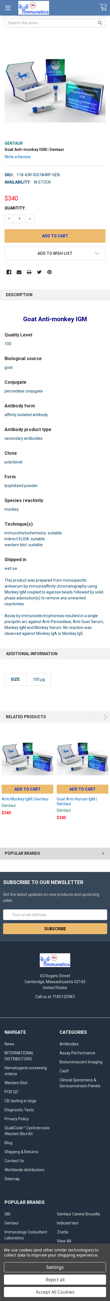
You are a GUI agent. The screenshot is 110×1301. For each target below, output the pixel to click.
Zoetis (62, 1232)
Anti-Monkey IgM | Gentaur (25, 799)
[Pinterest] (49, 272)
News (9, 1044)
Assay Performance (77, 1053)
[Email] (19, 272)
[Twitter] (39, 272)
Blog (8, 1143)
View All (64, 1241)
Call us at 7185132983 (55, 996)
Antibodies (69, 1044)
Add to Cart (27, 789)
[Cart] (103, 7)
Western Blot (16, 1083)
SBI (7, 1214)
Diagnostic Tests (19, 1110)
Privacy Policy (17, 1119)
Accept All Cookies (55, 1292)
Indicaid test (67, 1223)
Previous (93, 717)
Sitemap (12, 1179)
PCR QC (11, 1092)
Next (104, 717)
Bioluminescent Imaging (81, 1062)
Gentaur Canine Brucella (78, 1214)
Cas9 (64, 1071)
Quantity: (15, 208)
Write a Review (18, 157)
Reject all (55, 1280)
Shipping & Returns (21, 1152)
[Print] (29, 272)
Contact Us (14, 1161)
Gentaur (12, 1223)
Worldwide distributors (24, 1170)
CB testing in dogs (20, 1101)
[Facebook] (9, 272)
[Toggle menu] (8, 7)
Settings (55, 1267)
